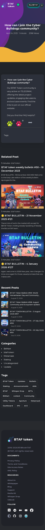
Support (11, 490)
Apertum (23, 401)
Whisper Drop (18, 391)
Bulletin (32, 381)
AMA (34, 386)
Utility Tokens (9, 401)
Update (7, 367)
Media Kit (12, 493)
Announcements (21, 386)
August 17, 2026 (16, 298)
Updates (21, 381)
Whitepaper (13, 483)
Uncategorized (11, 363)
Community (29, 396)
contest (16, 396)
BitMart (7, 348)
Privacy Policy (14, 461)
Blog (10, 487)
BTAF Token (8, 381)
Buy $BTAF (33, 5)
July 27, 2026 (15, 326)
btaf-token (15, 163)
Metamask (9, 356)
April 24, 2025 (12, 33)
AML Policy (12, 470)
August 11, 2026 (16, 307)
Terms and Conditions (17, 464)
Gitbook (11, 500)
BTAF (5, 391)
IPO (18, 406)
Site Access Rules (15, 467)
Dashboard (8, 406)
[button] (22, 81)
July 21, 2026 (15, 335)
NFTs (30, 391)
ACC (26, 406)
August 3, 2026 (16, 317)
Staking (7, 359)
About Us (12, 480)
